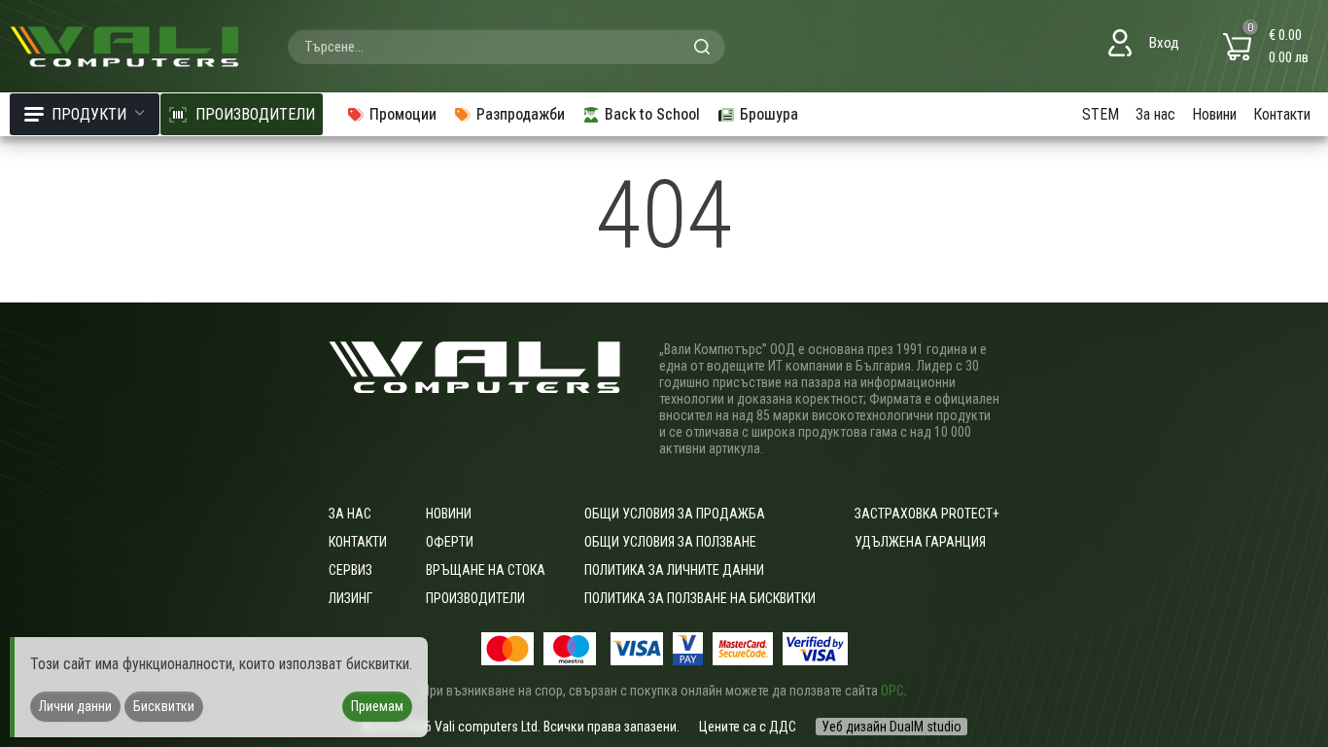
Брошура (769, 114)
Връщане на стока (485, 570)
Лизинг (350, 598)
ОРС (892, 690)
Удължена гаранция (920, 542)
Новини (1214, 114)
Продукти (89, 114)
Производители (475, 598)
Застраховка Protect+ (927, 513)
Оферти (449, 542)
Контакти (1282, 114)
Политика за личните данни (674, 570)
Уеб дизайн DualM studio (891, 726)
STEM (1100, 114)
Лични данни (75, 706)
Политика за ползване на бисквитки (700, 598)
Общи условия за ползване (670, 542)
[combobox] (506, 46)
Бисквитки (163, 706)
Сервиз (350, 570)
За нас (1155, 114)
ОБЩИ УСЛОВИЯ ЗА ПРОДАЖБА (674, 513)
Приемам (377, 706)
